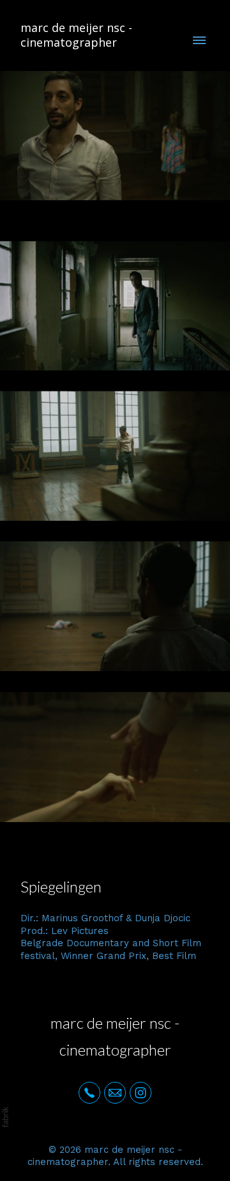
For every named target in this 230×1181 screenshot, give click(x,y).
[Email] (115, 1093)
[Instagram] (140, 1093)
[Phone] (89, 1093)
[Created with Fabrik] (5, 1117)
